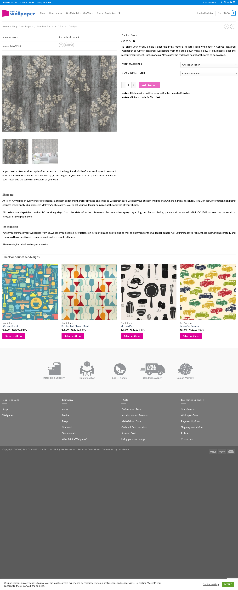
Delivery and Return (132, 409)
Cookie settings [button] (211, 584)
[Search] (119, 13)
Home (5, 26)
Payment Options (190, 421)
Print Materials (131, 64)
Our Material (72, 13)
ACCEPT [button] (228, 584)
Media (65, 415)
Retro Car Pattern (189, 326)
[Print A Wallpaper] (18, 13)
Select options (13, 336)
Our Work (88, 13)
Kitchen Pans (127, 326)
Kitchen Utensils (10, 326)
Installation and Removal (134, 415)
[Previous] (9, 93)
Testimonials (69, 433)
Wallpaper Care (189, 415)
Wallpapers (27, 26)
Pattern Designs (69, 26)
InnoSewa (123, 449)
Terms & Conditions (89, 449)
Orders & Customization (134, 427)
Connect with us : (210, 2)
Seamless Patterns (46, 26)
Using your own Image (133, 439)
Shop (42, 13)
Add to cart (149, 85)
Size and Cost (128, 433)
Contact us (110, 13)
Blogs (100, 13)
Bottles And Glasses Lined (75, 326)
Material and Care (131, 421)
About (65, 409)
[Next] (110, 93)
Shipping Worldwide (192, 427)
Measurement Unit (133, 73)
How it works (55, 13)
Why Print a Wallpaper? (74, 439)
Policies (185, 433)
